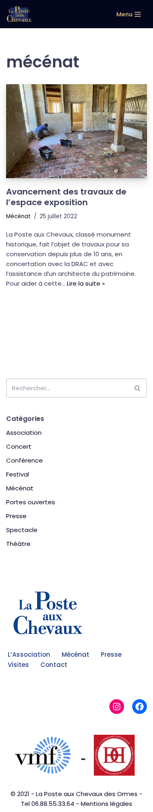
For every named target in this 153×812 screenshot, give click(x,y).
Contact (53, 664)
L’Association (29, 654)
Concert (18, 446)
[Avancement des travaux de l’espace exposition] (76, 131)
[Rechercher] (138, 388)
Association (24, 432)
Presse (16, 516)
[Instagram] (116, 706)
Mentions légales (106, 803)
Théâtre (18, 543)
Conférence (24, 460)
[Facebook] (139, 706)
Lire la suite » (86, 283)
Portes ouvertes (30, 502)
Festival (17, 474)
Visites (18, 664)
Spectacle (22, 530)
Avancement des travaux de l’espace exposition (66, 197)
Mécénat (18, 216)
